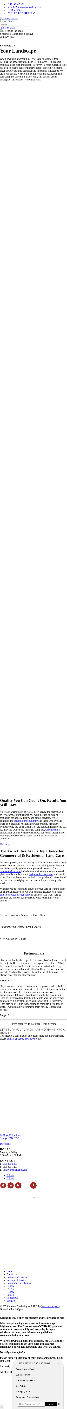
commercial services (10, 871)
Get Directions (14, 10)
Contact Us (12, 1297)
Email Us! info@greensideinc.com (24, 7)
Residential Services (17, 1280)
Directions (5, 1143)
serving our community (26, 820)
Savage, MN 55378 (10, 1138)
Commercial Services (17, 1277)
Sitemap (11, 1300)
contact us (12, 1038)
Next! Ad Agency (50, 1306)
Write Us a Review (21, 13)
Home (10, 1271)
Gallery (10, 1286)
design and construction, (41, 874)
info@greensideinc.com (15, 1169)
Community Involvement (19, 1283)
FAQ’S (10, 1288)
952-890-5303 (16, 4)
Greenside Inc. (52, 829)
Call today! (5, 844)
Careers (10, 1294)
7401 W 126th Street (10, 1135)
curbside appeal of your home (15, 894)
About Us (12, 1274)
